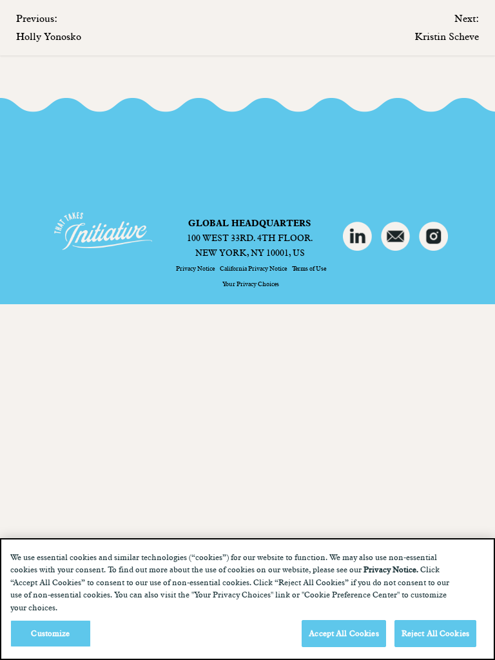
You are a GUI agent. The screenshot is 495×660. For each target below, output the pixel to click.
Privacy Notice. (391, 569)
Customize (50, 633)
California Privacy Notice (253, 268)
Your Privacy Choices (250, 283)
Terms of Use (309, 268)
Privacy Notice (195, 268)
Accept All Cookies (343, 633)
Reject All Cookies (435, 633)
